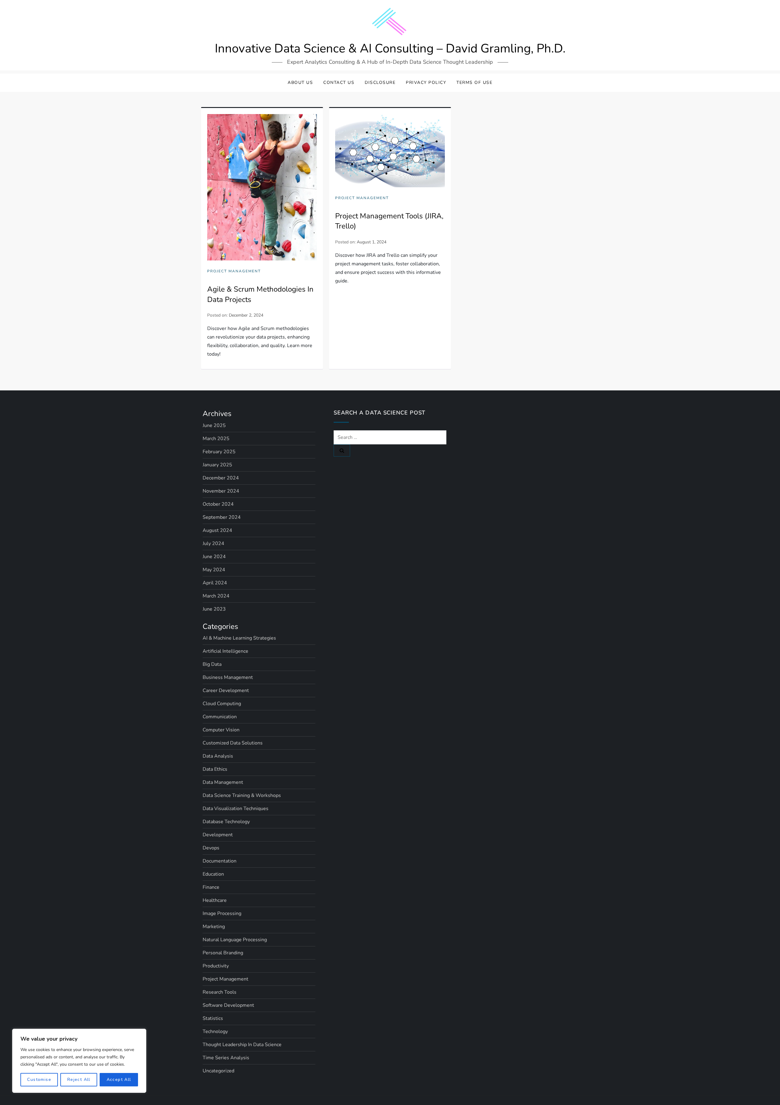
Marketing (214, 926)
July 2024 (213, 543)
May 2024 (214, 569)
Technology (215, 1031)
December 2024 (221, 478)
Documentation (219, 861)
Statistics (213, 1018)
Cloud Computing (222, 703)
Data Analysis (218, 756)
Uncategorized (218, 1070)
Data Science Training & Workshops (242, 795)
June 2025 (214, 425)
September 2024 (222, 517)
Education (213, 874)
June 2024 (214, 556)
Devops (211, 848)
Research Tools (219, 992)
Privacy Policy (426, 82)
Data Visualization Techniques (235, 808)
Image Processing (222, 913)
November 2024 (221, 491)
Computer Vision (221, 730)
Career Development (226, 690)
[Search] (342, 450)
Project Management (234, 271)
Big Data (212, 664)
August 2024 (217, 530)
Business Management (228, 677)
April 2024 (215, 582)
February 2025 (219, 451)
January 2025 (217, 464)
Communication (220, 716)
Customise (39, 1079)
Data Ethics (215, 769)
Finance (211, 887)
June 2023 (214, 609)
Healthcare (215, 900)
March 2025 (216, 438)
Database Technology (226, 821)
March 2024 (216, 596)
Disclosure (380, 82)
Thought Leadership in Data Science (242, 1044)
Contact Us (338, 82)
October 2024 (218, 504)
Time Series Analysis (226, 1057)
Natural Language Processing (235, 939)
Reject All (78, 1079)
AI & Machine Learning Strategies (239, 638)
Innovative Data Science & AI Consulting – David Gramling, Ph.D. (390, 48)
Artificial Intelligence (225, 651)
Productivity (216, 966)
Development (218, 834)
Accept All (119, 1079)
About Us (300, 82)
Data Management (223, 782)
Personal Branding (223, 952)
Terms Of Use (474, 82)
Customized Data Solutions (233, 743)
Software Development (228, 1005)
